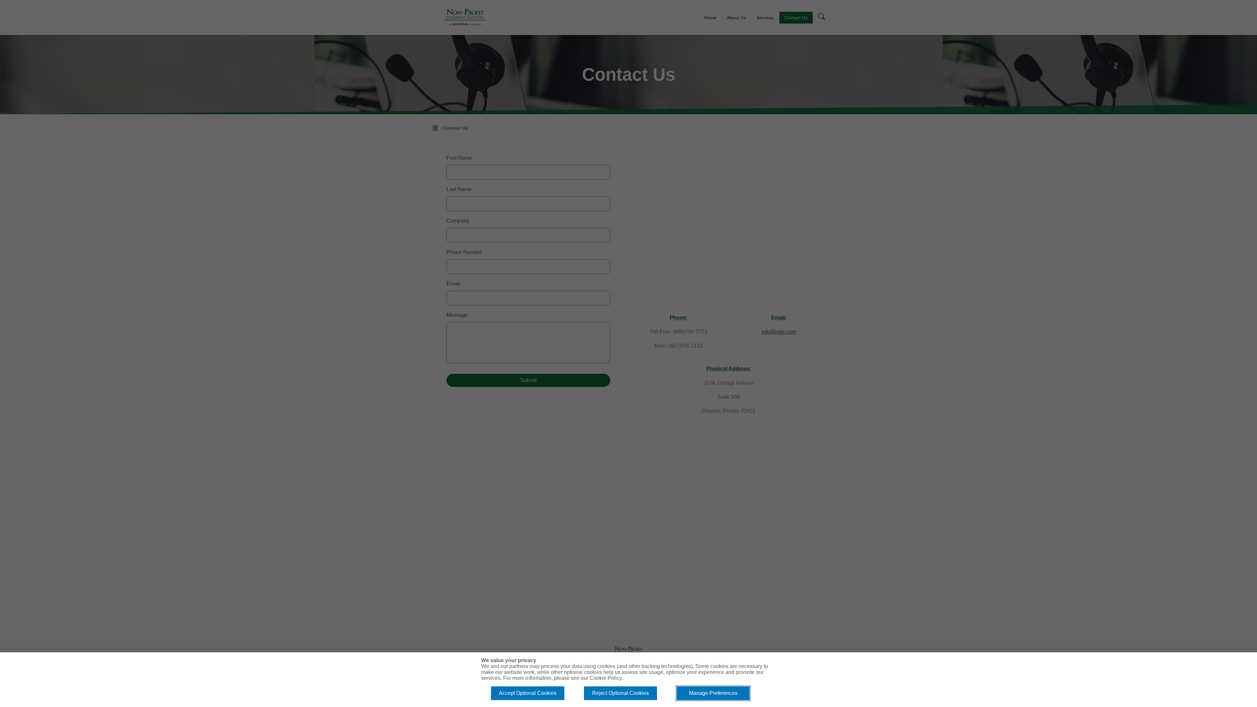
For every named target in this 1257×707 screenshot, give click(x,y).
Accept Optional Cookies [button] (527, 693)
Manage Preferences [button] (713, 693)
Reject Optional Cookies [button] (620, 693)
